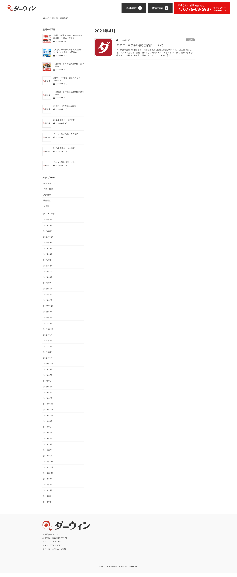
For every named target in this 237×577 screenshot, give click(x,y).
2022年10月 (48, 306)
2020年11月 (48, 364)
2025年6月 (48, 248)
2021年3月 (48, 352)
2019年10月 (48, 415)
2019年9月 (48, 421)
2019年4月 (48, 439)
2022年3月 (48, 323)
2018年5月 (48, 490)
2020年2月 (48, 398)
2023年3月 (48, 294)
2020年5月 (48, 381)
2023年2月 (48, 300)
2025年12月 (48, 237)
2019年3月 (48, 444)
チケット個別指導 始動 (63, 162)
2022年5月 (48, 318)
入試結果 (47, 195)
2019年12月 (48, 404)
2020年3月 (48, 392)
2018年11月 (48, 467)
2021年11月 (48, 329)
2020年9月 (48, 369)
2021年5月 (48, 341)
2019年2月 (48, 450)
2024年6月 (48, 277)
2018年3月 (48, 502)
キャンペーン (49, 183)
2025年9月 (48, 243)
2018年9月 (48, 479)
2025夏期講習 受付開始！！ (66, 148)
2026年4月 (48, 231)
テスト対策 (48, 189)
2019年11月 (48, 410)
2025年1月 (48, 271)
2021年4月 (48, 346)
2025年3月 (48, 260)
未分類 (190, 40)
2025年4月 (48, 254)
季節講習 (47, 200)
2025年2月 (48, 266)
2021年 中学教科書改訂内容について (140, 45)
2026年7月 (48, 220)
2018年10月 (48, 473)
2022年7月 (48, 312)
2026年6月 (48, 225)
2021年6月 (48, 335)
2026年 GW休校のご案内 (64, 106)
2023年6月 (48, 289)
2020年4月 (48, 387)
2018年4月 (48, 496)
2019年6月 (48, 427)
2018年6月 (48, 485)
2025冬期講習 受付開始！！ (66, 120)
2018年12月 (48, 462)
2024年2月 (48, 283)
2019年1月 (48, 456)
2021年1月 (48, 358)
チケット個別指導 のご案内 (65, 134)
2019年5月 (48, 433)
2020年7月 (48, 375)
